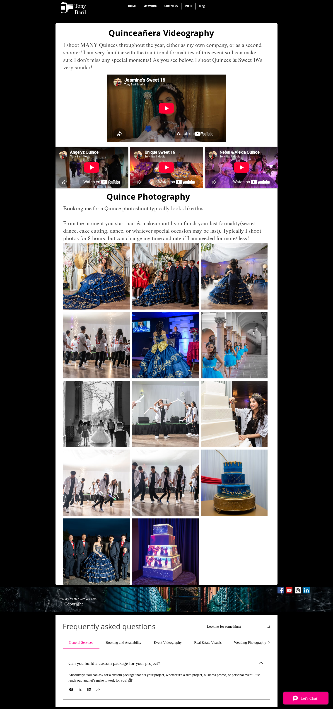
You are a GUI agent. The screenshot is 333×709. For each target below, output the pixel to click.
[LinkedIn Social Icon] (306, 590)
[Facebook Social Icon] (281, 590)
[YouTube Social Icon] (289, 590)
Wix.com (91, 599)
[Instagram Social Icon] (298, 590)
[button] (150, 6)
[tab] (81, 643)
